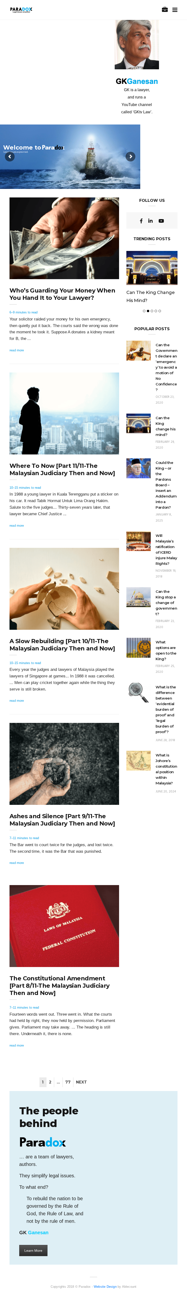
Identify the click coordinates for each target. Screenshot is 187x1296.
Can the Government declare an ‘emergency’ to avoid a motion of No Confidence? (167, 367)
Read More (16, 350)
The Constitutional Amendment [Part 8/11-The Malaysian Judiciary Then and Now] (59, 985)
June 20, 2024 (166, 791)
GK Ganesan (28, 274)
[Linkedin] (150, 221)
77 (68, 1082)
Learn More (33, 1250)
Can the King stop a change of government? (166, 602)
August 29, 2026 (102, 274)
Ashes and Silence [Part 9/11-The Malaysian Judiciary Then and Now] (62, 820)
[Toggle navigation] (174, 10)
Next (81, 1082)
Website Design (105, 1286)
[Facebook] (141, 221)
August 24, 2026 (102, 449)
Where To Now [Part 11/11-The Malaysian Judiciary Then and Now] (62, 469)
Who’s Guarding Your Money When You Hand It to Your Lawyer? (62, 294)
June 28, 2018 (165, 740)
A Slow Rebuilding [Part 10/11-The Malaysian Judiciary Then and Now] (62, 645)
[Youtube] (161, 221)
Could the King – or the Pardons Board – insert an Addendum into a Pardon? (166, 485)
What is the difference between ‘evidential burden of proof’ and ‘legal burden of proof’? (166, 709)
